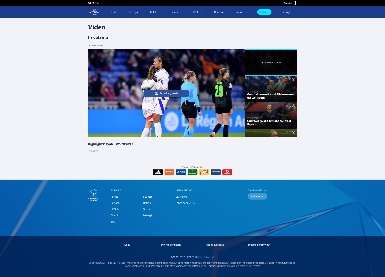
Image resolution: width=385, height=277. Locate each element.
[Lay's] (204, 172)
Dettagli (147, 215)
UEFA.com (181, 196)
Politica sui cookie (215, 244)
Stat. (113, 221)
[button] (176, 12)
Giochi (114, 215)
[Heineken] (192, 172)
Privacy (126, 244)
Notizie (147, 202)
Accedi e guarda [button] (169, 93)
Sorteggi (115, 202)
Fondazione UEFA (185, 202)
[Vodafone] (227, 172)
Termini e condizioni (170, 244)
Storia (146, 209)
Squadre (147, 196)
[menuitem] (115, 12)
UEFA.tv (115, 209)
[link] (113, 12)
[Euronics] (216, 172)
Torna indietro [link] (97, 45)
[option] (271, 62)
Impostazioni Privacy (259, 244)
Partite (114, 196)
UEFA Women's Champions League (94, 12)
